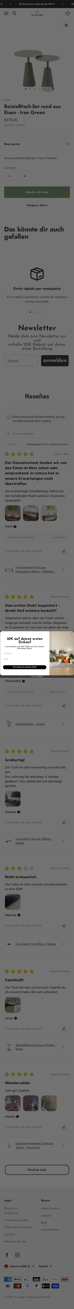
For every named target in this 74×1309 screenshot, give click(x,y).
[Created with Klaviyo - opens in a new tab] (37, 677)
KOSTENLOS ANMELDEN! (25, 667)
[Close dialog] (72, 633)
